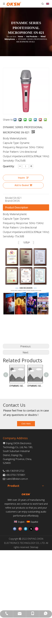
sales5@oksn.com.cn (17, 478)
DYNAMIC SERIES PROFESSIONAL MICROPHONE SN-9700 (35, 385)
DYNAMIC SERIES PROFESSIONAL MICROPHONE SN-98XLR (17, 385)
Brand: (9, 200)
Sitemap (34, 547)
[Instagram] (36, 529)
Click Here (26, 423)
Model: (9, 197)
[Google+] (20, 529)
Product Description (16, 207)
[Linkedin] (25, 529)
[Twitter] (31, 529)
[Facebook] (14, 529)
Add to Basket (22, 185)
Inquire (21, 177)
